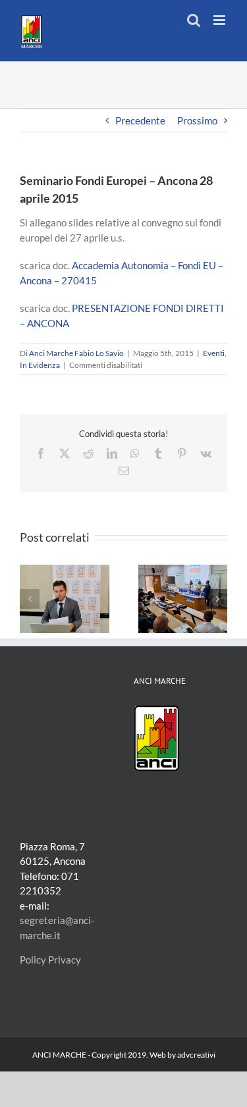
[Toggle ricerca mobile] (193, 20)
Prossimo (197, 120)
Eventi (214, 353)
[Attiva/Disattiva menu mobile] (220, 20)
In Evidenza (40, 365)
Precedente (140, 120)
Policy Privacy (50, 959)
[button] (30, 599)
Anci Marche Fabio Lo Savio (76, 353)
